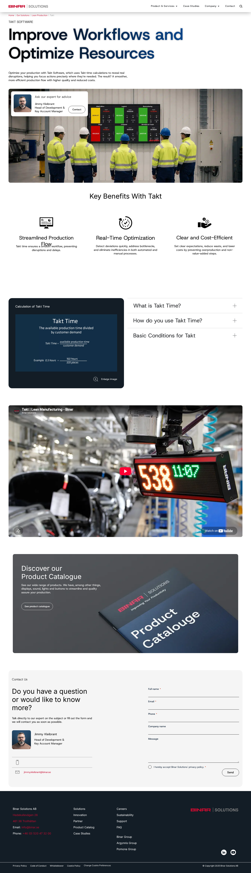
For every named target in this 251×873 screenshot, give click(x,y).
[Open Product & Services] (176, 6)
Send (230, 772)
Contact (76, 109)
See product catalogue (37, 606)
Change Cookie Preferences (97, 865)
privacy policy (196, 767)
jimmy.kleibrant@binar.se (37, 772)
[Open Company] (218, 6)
